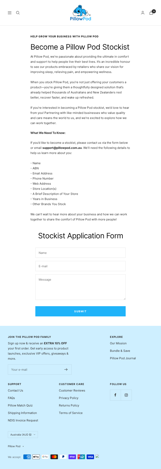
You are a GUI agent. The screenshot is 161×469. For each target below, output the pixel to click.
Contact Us (15, 390)
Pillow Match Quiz (20, 405)
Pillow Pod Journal (123, 358)
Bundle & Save (120, 351)
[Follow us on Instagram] (126, 395)
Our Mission (118, 343)
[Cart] (151, 13)
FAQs (11, 398)
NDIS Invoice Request (23, 420)
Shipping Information (22, 413)
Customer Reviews (72, 390)
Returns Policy (69, 405)
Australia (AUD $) (21, 434)
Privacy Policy (68, 398)
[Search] (18, 13)
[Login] (143, 12)
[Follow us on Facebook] (115, 395)
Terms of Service (71, 413)
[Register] (66, 369)
